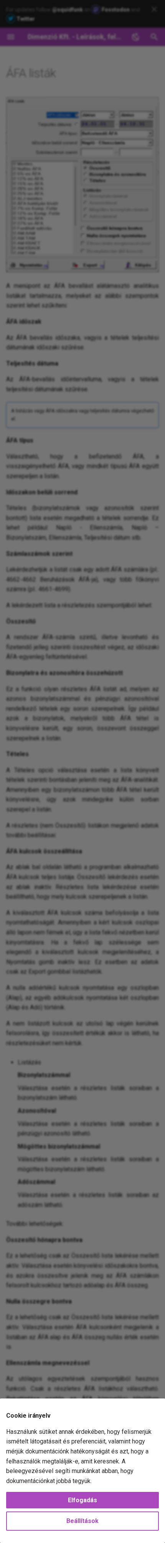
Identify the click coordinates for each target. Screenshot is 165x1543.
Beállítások (82, 1521)
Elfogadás (82, 1500)
